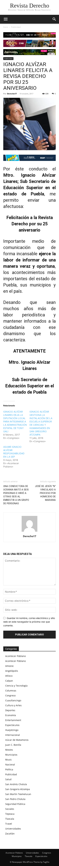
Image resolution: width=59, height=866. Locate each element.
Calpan (9, 680)
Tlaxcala (9, 818)
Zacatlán (10, 833)
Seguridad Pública (15, 804)
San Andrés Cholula (16, 784)
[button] (54, 19)
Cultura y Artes (13, 705)
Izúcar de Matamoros (17, 739)
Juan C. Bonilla (13, 744)
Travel (8, 823)
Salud (8, 779)
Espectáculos (12, 725)
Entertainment (13, 720)
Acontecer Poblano (15, 656)
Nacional (10, 764)
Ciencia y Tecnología (16, 685)
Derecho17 (12, 93)
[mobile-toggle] (5, 19)
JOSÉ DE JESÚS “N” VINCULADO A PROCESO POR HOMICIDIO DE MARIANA (45, 493)
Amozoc (9, 665)
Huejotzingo (11, 730)
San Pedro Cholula (15, 799)
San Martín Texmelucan (18, 794)
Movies (9, 749)
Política (9, 769)
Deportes (10, 710)
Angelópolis (11, 670)
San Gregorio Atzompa (17, 789)
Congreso (10, 695)
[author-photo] (29, 531)
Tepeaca (9, 813)
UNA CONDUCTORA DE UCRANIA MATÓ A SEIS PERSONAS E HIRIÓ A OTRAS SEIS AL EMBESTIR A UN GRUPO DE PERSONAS (16, 495)
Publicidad (15, 27)
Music (8, 759)
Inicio (5, 27)
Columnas (10, 690)
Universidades (13, 828)
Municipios (11, 754)
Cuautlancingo (13, 700)
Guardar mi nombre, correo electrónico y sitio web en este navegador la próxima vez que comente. (29, 622)
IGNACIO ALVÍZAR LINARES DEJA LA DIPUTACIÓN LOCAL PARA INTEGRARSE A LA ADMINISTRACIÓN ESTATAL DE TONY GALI (15, 421)
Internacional (12, 734)
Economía (10, 715)
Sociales (9, 808)
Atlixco (8, 675)
